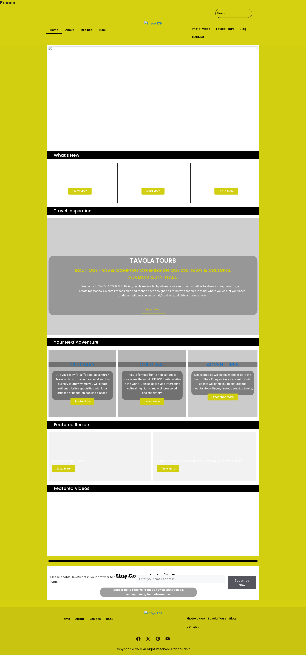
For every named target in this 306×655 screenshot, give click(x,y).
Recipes (86, 30)
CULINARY (82, 364)
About (69, 30)
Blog (243, 29)
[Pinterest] (158, 638)
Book (102, 30)
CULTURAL (152, 364)
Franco (7, 2)
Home (54, 30)
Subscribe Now (242, 583)
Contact (198, 37)
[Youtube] (167, 638)
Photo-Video (201, 29)
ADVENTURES (222, 364)
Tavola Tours (225, 29)
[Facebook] (138, 638)
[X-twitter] (148, 638)
